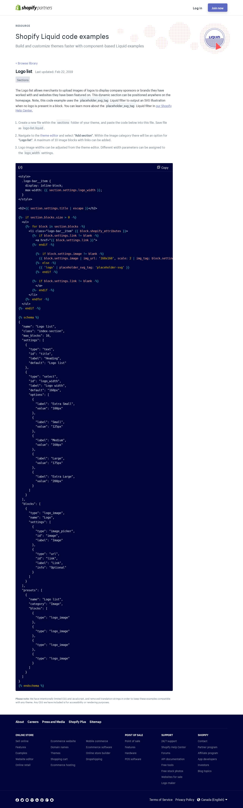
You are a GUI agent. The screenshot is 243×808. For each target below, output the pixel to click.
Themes (55, 753)
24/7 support (169, 741)
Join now (218, 7)
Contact (202, 741)
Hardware (130, 753)
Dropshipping (94, 759)
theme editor (49, 134)
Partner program (207, 747)
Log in (197, 7)
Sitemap (95, 721)
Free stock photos (172, 771)
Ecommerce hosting (63, 765)
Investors (203, 765)
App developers (207, 759)
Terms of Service (161, 799)
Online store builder (98, 753)
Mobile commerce (97, 741)
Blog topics (204, 771)
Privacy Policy (184, 799)
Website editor (24, 759)
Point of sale (132, 741)
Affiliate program (208, 753)
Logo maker (168, 783)
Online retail (23, 765)
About (20, 721)
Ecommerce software (99, 747)
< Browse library (27, 62)
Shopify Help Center (173, 747)
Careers (33, 721)
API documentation (173, 759)
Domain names (60, 747)
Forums (165, 753)
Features (21, 747)
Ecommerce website (63, 741)
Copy (164, 167)
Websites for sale (171, 776)
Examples (21, 753)
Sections (22, 79)
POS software (133, 759)
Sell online (22, 741)
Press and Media (53, 721)
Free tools (167, 765)
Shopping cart (59, 759)
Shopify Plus (77, 721)
